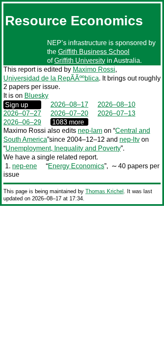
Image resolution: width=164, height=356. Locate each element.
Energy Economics (76, 166)
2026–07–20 (69, 113)
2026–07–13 (116, 113)
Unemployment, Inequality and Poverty (63, 148)
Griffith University (79, 60)
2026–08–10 (116, 104)
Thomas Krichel (104, 191)
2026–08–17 (69, 104)
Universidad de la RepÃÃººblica (51, 78)
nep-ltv (129, 139)
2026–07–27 (22, 113)
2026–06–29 (22, 122)
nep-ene (24, 166)
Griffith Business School (94, 51)
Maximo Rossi (94, 69)
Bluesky (36, 95)
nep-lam (90, 130)
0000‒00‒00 (69, 122)
